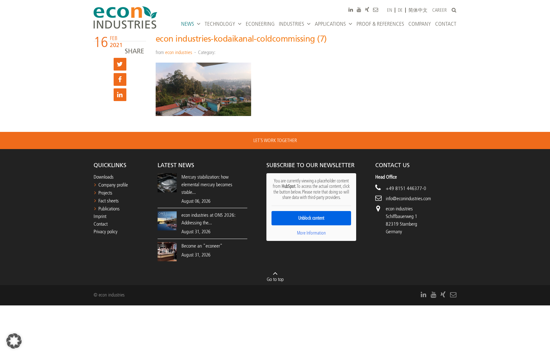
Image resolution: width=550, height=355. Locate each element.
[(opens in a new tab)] (167, 251)
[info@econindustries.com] (375, 9)
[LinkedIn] (351, 9)
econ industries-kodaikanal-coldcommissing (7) (241, 39)
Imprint (100, 216)
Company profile (113, 185)
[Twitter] (120, 64)
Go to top (275, 279)
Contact (101, 224)
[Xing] (367, 9)
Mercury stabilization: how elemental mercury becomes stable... (206, 184)
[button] (14, 341)
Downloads (104, 177)
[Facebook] (120, 79)
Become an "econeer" (201, 246)
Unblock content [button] (311, 218)
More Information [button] (311, 233)
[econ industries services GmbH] (125, 17)
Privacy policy (105, 232)
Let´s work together (275, 140)
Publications (109, 209)
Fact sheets (108, 201)
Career (439, 10)
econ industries (178, 52)
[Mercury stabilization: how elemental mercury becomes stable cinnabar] (167, 182)
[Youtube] (359, 9)
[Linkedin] (120, 94)
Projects (105, 193)
